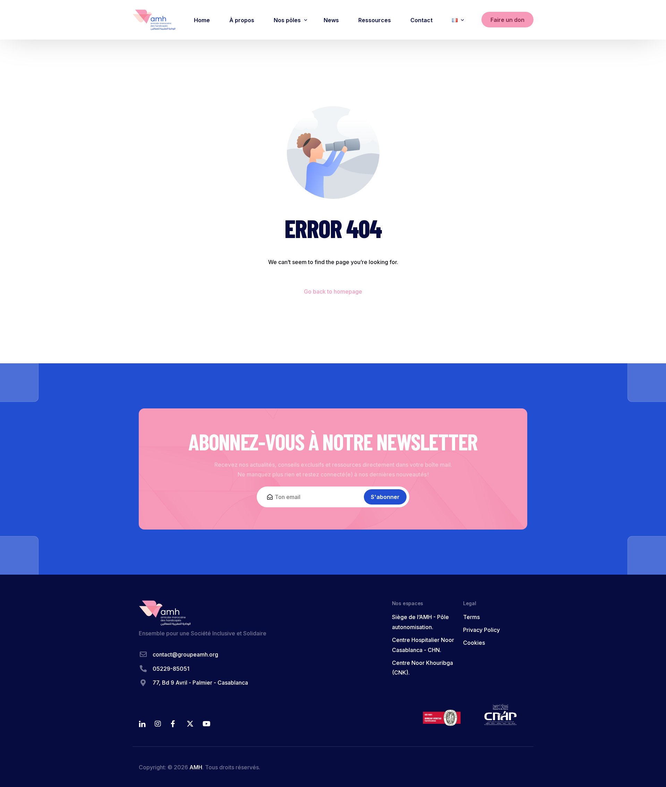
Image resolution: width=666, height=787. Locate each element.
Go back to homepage (333, 291)
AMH (195, 767)
